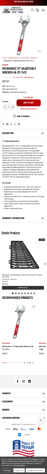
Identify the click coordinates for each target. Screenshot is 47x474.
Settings (7, 470)
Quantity (5, 101)
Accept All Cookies (35, 470)
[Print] (11, 124)
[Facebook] (3, 124)
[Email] (7, 124)
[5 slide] (25, 293)
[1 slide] (13, 293)
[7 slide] (31, 293)
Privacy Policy (20, 465)
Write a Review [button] (29, 77)
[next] (44, 264)
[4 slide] (22, 293)
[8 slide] (34, 293)
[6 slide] (28, 293)
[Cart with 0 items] (37, 10)
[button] (23, 448)
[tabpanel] (19, 330)
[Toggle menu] (43, 10)
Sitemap (32, 424)
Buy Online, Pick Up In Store (23, 2)
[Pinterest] (19, 124)
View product (23, 288)
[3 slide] (19, 293)
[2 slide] (16, 293)
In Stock (28, 97)
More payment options (29, 109)
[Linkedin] (29, 381)
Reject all (19, 470)
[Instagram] (23, 381)
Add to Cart (19, 335)
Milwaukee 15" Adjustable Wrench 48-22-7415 (18, 347)
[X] (15, 124)
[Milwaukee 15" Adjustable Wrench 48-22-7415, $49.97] (19, 322)
